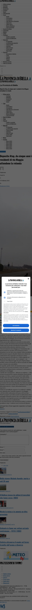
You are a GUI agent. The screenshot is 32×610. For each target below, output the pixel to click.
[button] (16, 301)
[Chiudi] (28, 278)
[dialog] (16, 305)
